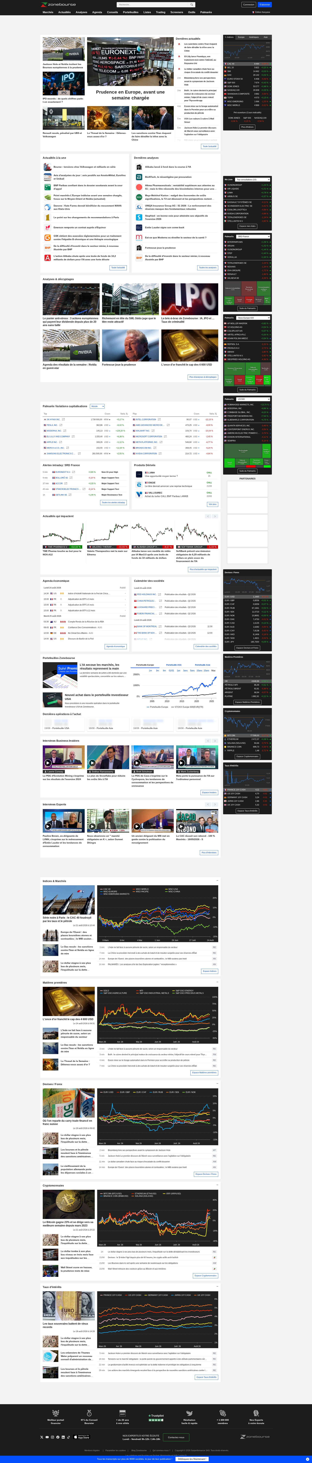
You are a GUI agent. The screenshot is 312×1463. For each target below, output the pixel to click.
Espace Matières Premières (247, 702)
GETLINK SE (61, 495)
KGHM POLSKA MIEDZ (237, 338)
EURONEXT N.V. (63, 472)
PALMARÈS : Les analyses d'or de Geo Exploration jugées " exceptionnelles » (142, 964)
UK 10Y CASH (233, 805)
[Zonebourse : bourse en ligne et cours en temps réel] (58, 4)
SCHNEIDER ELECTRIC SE (239, 206)
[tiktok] (69, 1437)
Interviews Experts (54, 804)
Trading (160, 12)
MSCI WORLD (233, 105)
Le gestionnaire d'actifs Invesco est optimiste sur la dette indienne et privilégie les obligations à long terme (154, 1365)
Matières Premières (234, 657)
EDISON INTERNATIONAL (239, 437)
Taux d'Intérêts (52, 1287)
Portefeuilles (130, 12)
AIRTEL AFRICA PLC (236, 335)
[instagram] (53, 1437)
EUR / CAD (230, 623)
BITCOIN (231, 735)
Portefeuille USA (174, 665)
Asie (266, 37)
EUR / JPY (229, 642)
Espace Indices (209, 971)
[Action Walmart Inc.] (152, 431)
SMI (229, 71)
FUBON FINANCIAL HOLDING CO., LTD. (147, 613)
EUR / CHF (229, 604)
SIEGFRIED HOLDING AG (238, 359)
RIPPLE (230, 750)
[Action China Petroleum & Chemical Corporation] (160, 601)
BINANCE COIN (234, 747)
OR (226, 681)
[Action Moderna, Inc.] (64, 431)
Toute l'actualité (209, 146)
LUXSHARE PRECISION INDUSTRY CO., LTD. (147, 607)
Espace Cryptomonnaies (205, 1276)
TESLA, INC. (52, 425)
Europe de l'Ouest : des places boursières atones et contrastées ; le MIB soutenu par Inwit (147, 959)
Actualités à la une (54, 157)
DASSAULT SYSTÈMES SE (239, 202)
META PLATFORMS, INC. (147, 442)
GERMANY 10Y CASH (237, 797)
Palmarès (206, 12)
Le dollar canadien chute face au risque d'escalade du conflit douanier (139, 1161)
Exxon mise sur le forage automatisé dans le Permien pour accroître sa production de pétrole (148, 1060)
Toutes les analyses (207, 267)
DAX (229, 75)
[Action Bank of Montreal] (159, 626)
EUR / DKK (229, 619)
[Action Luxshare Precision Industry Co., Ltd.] (160, 607)
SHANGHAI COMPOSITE (238, 94)
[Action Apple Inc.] (60, 442)
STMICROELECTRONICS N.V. (68, 489)
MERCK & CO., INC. (56, 448)
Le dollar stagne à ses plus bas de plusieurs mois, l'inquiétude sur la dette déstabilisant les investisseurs (154, 1252)
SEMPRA (231, 441)
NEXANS (231, 267)
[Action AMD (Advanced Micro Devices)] (167, 425)
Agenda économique (56, 581)
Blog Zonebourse (139, 1450)
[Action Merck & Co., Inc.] (67, 448)
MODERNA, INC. (54, 431)
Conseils (112, 12)
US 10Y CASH (233, 794)
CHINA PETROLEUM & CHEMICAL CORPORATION (147, 601)
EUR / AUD (229, 627)
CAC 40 (230, 64)
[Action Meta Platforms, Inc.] (160, 442)
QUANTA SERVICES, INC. (238, 426)
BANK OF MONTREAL (147, 626)
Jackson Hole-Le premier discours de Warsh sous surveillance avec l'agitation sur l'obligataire (149, 1156)
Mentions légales (92, 1450)
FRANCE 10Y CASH (236, 790)
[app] (81, 1437)
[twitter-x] (43, 1437)
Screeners (176, 12)
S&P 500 (231, 83)
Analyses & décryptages (58, 279)
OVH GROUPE (233, 270)
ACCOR (59, 483)
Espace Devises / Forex (206, 1174)
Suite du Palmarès (247, 308)
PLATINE (229, 696)
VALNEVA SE (233, 278)
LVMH (230, 193)
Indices (230, 37)
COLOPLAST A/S (234, 331)
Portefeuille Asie (202, 665)
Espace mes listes (247, 226)
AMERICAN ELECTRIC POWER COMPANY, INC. (243, 433)
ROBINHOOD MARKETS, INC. (240, 405)
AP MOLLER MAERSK (237, 323)
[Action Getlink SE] (69, 495)
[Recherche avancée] (191, 4)
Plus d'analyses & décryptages (202, 377)
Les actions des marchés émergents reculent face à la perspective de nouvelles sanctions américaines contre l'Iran (157, 1370)
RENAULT (231, 274)
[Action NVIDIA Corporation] (159, 453)
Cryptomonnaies (53, 1185)
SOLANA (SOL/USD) (236, 743)
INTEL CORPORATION (146, 419)
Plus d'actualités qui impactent (203, 569)
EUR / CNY (230, 631)
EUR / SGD (230, 638)
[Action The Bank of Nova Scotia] (160, 633)
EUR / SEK (229, 612)
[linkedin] (64, 1437)
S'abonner (265, 4)
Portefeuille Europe (145, 665)
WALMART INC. (143, 431)
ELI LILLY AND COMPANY (58, 436)
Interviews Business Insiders (61, 740)
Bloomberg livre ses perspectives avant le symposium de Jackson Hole (139, 1150)
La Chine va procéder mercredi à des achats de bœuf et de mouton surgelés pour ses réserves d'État (152, 953)
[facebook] (59, 1437)
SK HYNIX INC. (53, 419)
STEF (229, 253)
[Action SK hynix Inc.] (63, 419)
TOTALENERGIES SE (237, 217)
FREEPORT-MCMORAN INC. (240, 416)
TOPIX (230, 98)
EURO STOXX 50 (235, 79)
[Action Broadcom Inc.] (154, 448)
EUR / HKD (230, 634)
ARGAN (230, 246)
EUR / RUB (230, 608)
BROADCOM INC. (144, 448)
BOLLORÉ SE (62, 478)
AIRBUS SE (232, 196)
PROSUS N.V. (233, 348)
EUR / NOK (230, 615)
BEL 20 (230, 67)
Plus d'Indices (247, 127)
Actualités (64, 12)
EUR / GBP (229, 600)
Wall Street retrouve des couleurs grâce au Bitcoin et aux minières (137, 1269)
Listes (147, 12)
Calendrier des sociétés (149, 581)
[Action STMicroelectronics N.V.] (83, 489)
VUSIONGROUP (234, 185)
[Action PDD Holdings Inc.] (159, 594)
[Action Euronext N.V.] (73, 472)
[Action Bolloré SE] (70, 478)
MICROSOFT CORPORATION (149, 436)
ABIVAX (230, 352)
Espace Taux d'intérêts (206, 1377)
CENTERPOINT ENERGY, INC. (241, 429)
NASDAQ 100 (233, 90)
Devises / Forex (52, 1084)
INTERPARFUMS (235, 242)
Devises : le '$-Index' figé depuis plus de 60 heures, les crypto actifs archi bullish (143, 1257)
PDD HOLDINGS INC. (146, 594)
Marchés (48, 12)
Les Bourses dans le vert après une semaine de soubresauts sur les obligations (143, 1263)
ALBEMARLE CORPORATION (240, 420)
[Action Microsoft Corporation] (165, 436)
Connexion (248, 4)
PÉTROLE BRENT (233, 689)
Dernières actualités (188, 38)
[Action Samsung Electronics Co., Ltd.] (79, 453)
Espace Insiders (209, 792)
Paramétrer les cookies (115, 1450)
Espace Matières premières (204, 1072)
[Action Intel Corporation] (159, 419)
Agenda (97, 12)
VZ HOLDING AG (234, 327)
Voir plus (212, 504)
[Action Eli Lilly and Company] (72, 436)
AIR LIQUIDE (233, 189)
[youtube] (48, 1437)
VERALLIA (232, 257)
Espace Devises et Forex (247, 648)
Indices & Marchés (54, 881)
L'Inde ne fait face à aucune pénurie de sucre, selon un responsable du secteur (142, 947)
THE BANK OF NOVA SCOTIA (147, 633)
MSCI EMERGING (235, 101)
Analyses (81, 12)
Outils (191, 12)
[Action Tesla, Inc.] (60, 425)
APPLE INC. (52, 442)
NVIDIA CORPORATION (146, 453)
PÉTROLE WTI (231, 685)
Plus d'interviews (209, 852)
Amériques (254, 37)
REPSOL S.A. (233, 344)
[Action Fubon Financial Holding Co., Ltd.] (160, 613)
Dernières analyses (146, 157)
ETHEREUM (232, 739)
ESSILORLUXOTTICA (237, 210)
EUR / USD (230, 597)
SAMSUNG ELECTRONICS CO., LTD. (61, 453)
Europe (241, 37)
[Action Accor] (65, 483)
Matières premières (55, 982)
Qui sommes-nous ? (161, 1450)
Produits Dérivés (145, 465)
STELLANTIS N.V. (235, 221)
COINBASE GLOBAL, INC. (239, 412)
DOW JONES (233, 86)
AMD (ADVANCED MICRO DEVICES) (150, 425)
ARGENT (229, 692)
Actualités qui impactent (58, 516)
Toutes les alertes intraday (113, 502)
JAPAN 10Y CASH (235, 801)
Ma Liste (229, 179)
